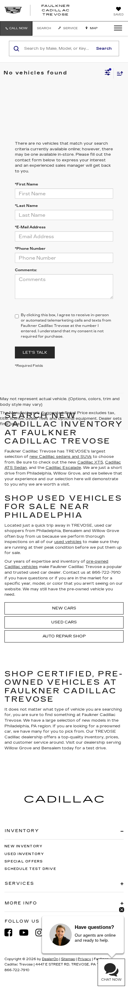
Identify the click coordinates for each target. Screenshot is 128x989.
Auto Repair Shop (64, 636)
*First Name (26, 184)
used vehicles (68, 541)
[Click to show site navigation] (116, 28)
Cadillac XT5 (90, 462)
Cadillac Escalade (63, 467)
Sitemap (68, 959)
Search (104, 48)
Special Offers (23, 861)
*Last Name (26, 206)
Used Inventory (24, 854)
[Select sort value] (118, 73)
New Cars (64, 608)
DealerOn (50, 959)
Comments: (26, 270)
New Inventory (23, 846)
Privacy (84, 959)
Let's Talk (35, 352)
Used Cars (64, 622)
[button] (16, 28)
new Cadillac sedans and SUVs (60, 456)
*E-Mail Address (30, 227)
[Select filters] (107, 73)
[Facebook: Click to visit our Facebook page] (11, 932)
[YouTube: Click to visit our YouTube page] (26, 932)
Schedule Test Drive (30, 869)
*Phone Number (30, 249)
